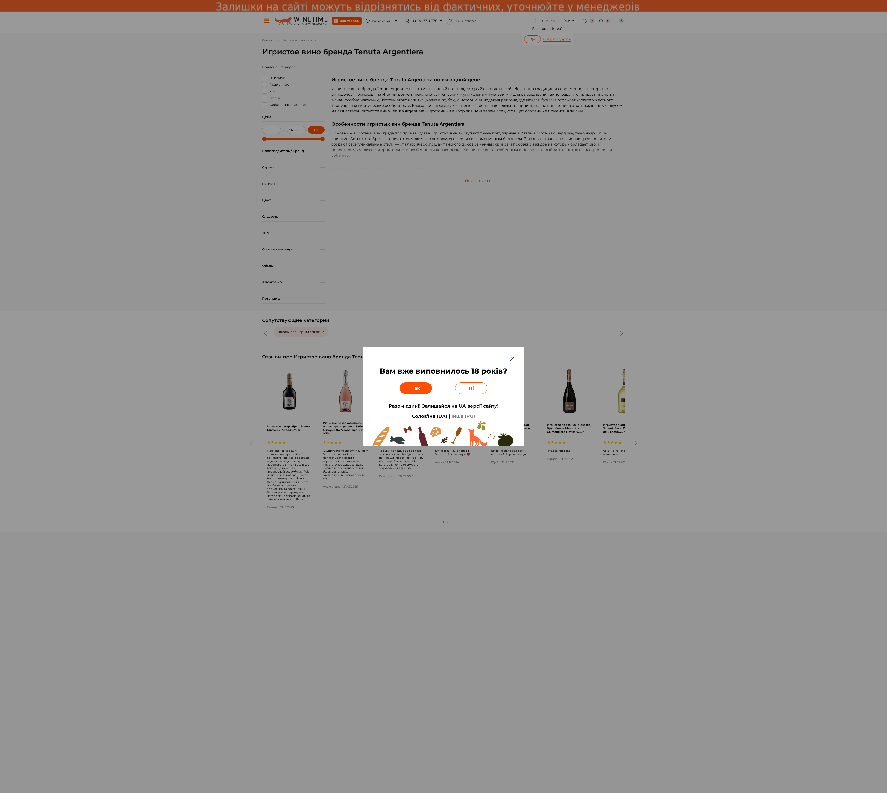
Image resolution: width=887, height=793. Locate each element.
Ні (471, 388)
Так (416, 388)
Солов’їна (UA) (429, 416)
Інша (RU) (463, 416)
